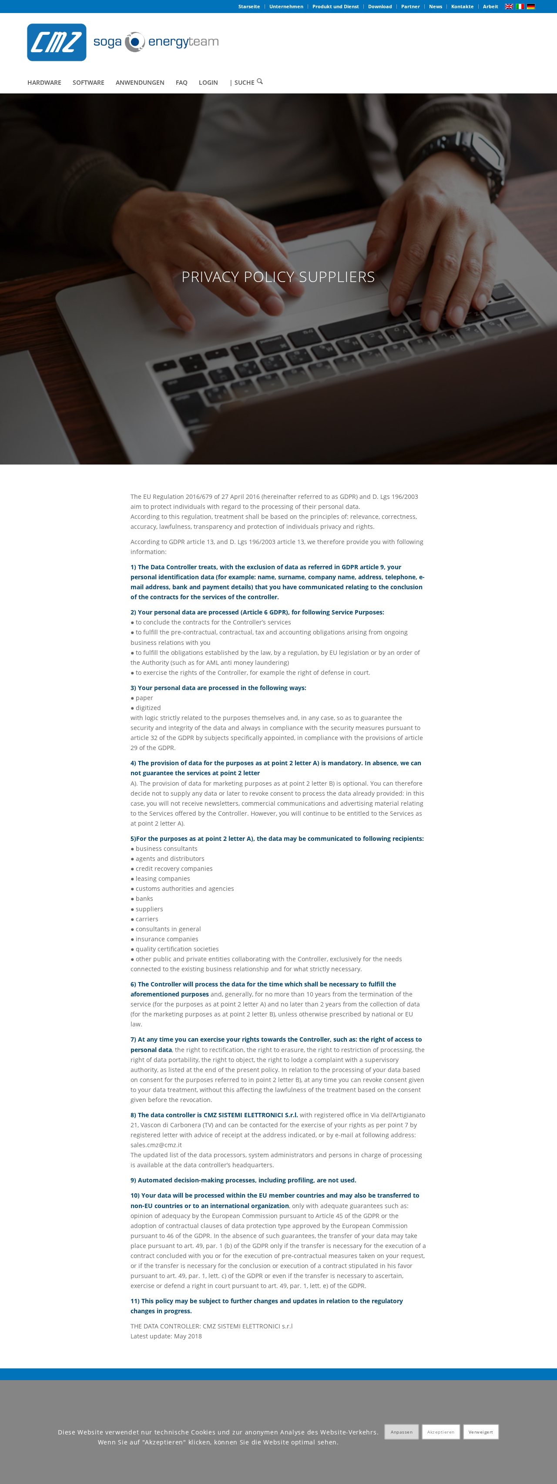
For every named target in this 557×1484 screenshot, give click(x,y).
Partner (410, 6)
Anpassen (402, 1432)
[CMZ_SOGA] (123, 42)
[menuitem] (249, 6)
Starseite (249, 6)
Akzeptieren (441, 1432)
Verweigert (481, 1432)
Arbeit (490, 6)
